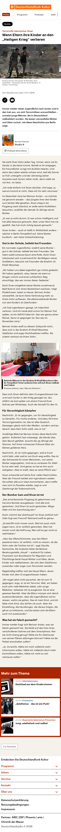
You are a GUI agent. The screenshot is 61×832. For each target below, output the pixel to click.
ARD (15, 817)
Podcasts (39, 14)
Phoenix (31, 817)
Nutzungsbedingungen (15, 804)
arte (40, 817)
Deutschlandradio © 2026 (16, 826)
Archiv (7, 24)
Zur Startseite (9, 746)
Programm (22, 14)
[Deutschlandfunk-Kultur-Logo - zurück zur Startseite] (30, 7)
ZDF (22, 817)
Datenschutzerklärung (14, 800)
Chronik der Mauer (12, 821)
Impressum (8, 809)
